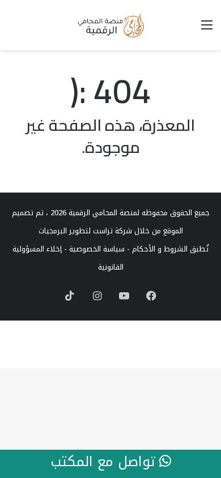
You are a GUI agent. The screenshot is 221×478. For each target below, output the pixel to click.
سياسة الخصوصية (97, 249)
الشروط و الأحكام (160, 249)
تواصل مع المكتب (104, 462)
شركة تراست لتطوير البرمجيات (85, 231)
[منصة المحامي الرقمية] (110, 25)
